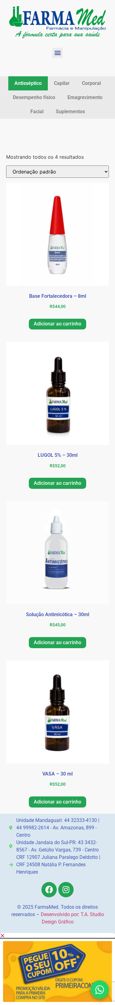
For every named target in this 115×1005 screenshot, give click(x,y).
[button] (57, 53)
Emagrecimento (84, 97)
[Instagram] (66, 889)
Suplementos (70, 111)
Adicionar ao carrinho (57, 324)
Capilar (62, 83)
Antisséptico (28, 83)
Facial (37, 111)
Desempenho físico (34, 97)
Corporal (91, 83)
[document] (57, 969)
